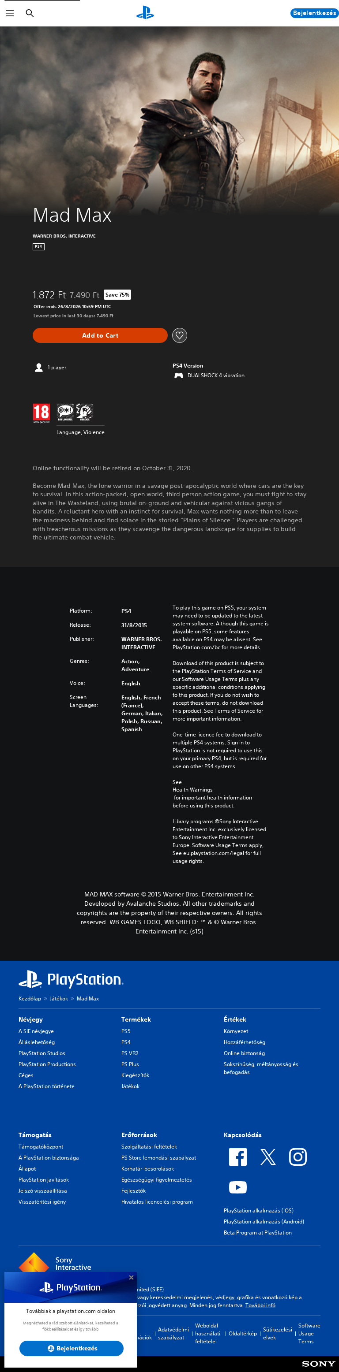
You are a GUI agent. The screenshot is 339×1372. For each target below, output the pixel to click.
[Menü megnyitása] (10, 13)
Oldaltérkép (243, 1333)
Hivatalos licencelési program (157, 1201)
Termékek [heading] (136, 1019)
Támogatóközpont (41, 1146)
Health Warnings (193, 789)
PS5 (126, 1031)
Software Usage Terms (309, 1333)
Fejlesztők (133, 1190)
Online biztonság (244, 1053)
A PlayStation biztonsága (49, 1157)
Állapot (27, 1168)
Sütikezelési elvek (277, 1333)
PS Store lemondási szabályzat (158, 1157)
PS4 (126, 1042)
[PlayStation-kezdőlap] (145, 13)
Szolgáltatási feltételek (149, 1146)
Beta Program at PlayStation (258, 1232)
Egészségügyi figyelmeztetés (156, 1179)
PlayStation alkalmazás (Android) (264, 1221)
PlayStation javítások (44, 1179)
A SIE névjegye (36, 1031)
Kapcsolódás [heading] (243, 1135)
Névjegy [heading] (31, 1019)
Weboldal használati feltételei (207, 1333)
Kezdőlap (30, 998)
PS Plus (130, 1064)
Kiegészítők (135, 1075)
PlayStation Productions (47, 1064)
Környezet (236, 1031)
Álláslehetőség (37, 1042)
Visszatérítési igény (42, 1201)
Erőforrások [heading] (139, 1135)
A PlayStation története (47, 1086)
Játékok (59, 998)
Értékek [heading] (235, 1019)
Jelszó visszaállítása (43, 1190)
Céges (26, 1075)
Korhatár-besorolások (147, 1168)
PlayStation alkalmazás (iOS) (259, 1210)
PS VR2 (129, 1053)
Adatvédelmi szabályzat (173, 1333)
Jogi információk (137, 1333)
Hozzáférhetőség (244, 1042)
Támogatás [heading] (35, 1135)
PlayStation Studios (42, 1053)
